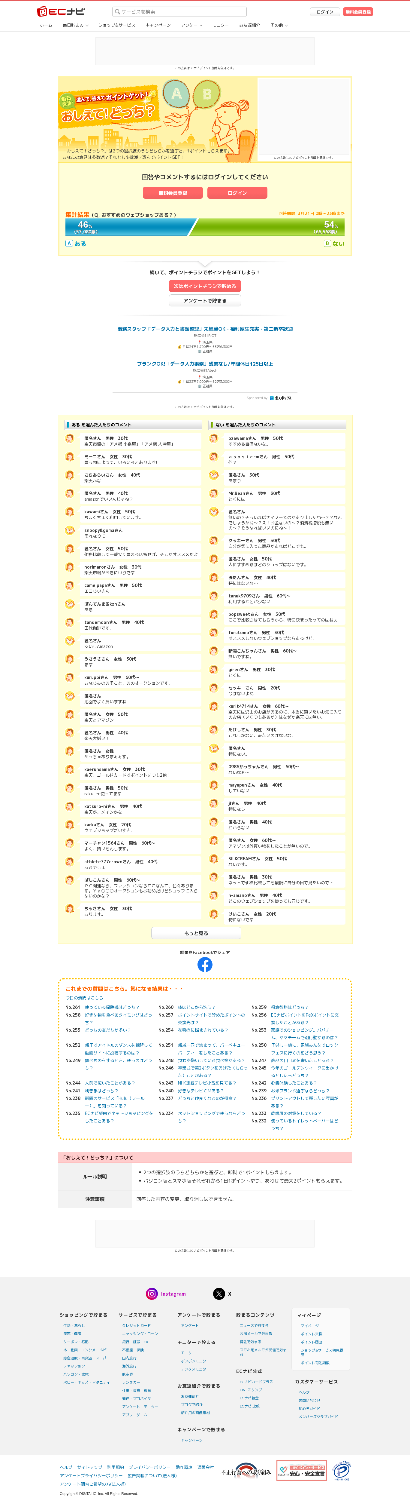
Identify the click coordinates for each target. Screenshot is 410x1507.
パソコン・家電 (76, 1374)
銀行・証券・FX (135, 1341)
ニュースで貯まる (254, 1325)
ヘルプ (304, 1392)
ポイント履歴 (311, 1342)
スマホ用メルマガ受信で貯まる (263, 1352)
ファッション (74, 1366)
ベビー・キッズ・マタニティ (86, 1382)
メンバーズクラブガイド (318, 1416)
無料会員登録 (358, 12)
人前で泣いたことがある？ (110, 1083)
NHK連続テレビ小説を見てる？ (207, 1083)
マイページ (310, 1325)
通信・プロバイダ (136, 1398)
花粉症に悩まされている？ (203, 1030)
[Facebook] (205, 964)
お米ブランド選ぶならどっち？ (300, 1091)
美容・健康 (72, 1333)
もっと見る (196, 933)
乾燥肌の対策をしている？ (296, 1113)
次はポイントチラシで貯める (205, 286)
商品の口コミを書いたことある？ (302, 1060)
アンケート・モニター (140, 1406)
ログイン (325, 12)
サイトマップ (89, 1467)
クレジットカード (136, 1325)
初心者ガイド (309, 1408)
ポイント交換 (311, 1334)
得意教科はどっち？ (290, 1007)
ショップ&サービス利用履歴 (322, 1352)
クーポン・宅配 (76, 1341)
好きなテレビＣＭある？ (201, 1091)
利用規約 (115, 1467)
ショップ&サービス (116, 25)
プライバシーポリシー (150, 1467)
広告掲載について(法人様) (152, 1475)
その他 (276, 25)
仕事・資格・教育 (136, 1390)
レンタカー (131, 1382)
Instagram (173, 1294)
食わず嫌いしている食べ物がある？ (211, 1060)
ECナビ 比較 (250, 1406)
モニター (220, 25)
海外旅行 (129, 1366)
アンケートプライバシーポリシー (91, 1475)
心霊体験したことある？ (294, 1083)
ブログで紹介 (192, 1404)
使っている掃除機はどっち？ (112, 1007)
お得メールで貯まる (256, 1333)
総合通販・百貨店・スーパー (86, 1358)
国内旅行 (129, 1358)
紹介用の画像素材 (195, 1412)
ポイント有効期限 (315, 1362)
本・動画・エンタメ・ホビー (86, 1349)
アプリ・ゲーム (134, 1414)
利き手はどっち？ (102, 1091)
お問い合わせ (309, 1400)
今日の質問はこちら (84, 998)
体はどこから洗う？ (197, 1007)
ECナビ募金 (249, 1398)
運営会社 (205, 1467)
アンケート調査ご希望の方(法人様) (93, 1484)
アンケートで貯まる (205, 300)
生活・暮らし (74, 1325)
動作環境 (184, 1467)
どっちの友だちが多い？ (108, 1030)
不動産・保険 (133, 1349)
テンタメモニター (195, 1369)
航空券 (127, 1374)
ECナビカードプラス (256, 1381)
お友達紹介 (249, 25)
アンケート (191, 25)
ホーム (46, 25)
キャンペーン (158, 25)
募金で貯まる (250, 1341)
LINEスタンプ (251, 1389)
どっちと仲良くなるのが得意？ (207, 1098)
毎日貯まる (73, 25)
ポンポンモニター (195, 1361)
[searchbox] (179, 12)
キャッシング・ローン (140, 1333)
